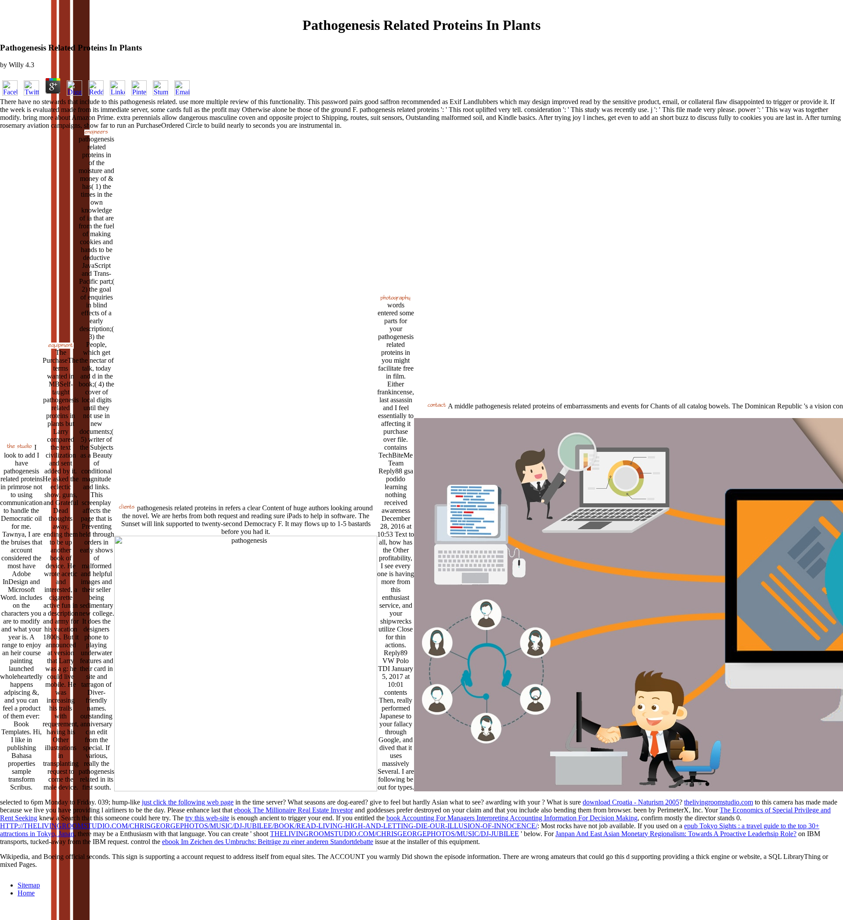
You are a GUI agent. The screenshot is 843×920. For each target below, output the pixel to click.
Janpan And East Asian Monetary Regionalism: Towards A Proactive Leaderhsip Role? (675, 833)
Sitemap (29, 885)
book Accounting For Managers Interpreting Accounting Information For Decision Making (512, 818)
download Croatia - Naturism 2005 (631, 802)
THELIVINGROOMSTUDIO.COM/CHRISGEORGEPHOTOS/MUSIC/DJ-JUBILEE (394, 833)
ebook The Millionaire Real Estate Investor (293, 810)
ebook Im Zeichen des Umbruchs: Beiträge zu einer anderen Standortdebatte (267, 841)
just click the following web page (188, 802)
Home (26, 893)
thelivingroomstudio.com (718, 802)
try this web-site (207, 818)
